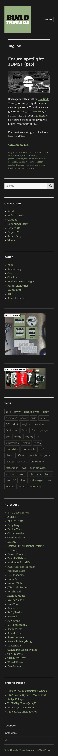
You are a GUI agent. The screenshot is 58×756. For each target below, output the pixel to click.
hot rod (29, 436)
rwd (24, 467)
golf (8, 436)
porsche (22, 461)
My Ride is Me (15, 599)
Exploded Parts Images (20, 281)
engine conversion (33, 424)
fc (20, 155)
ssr (44, 165)
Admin (11, 211)
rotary (23, 165)
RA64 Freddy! (15, 612)
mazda (27, 158)
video (23, 480)
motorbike (12, 449)
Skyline (43, 115)
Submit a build (16, 298)
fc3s (24, 155)
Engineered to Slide (18, 562)
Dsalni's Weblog (16, 558)
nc (9, 162)
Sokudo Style (15, 633)
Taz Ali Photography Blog (22, 649)
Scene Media (14, 628)
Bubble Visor (14, 529)
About (11, 264)
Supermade (14, 645)
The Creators (15, 653)
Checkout (13, 277)
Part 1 (11, 136)
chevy (24, 418)
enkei (16, 155)
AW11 (34, 111)
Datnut (11, 541)
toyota (11, 168)
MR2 (40, 111)
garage (44, 430)
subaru (10, 474)
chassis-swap (32, 411)
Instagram (10, 733)
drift (15, 424)
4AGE (45, 152)
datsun (44, 418)
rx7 (32, 165)
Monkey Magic (16, 595)
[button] (29, 740)
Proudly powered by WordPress (35, 750)
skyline (38, 165)
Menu (48, 19)
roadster (39, 162)
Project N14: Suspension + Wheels (27, 690)
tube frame (35, 474)
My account (14, 289)
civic (33, 418)
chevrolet (11, 418)
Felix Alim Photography (21, 566)
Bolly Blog (13, 525)
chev (46, 411)
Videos (11, 240)
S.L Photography (17, 624)
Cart (9, 273)
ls (38, 436)
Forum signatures (17, 285)
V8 (14, 480)
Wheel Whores (16, 662)
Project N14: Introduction (22, 711)
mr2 (41, 158)
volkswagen (37, 480)
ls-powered (12, 443)
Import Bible (14, 583)
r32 (20, 162)
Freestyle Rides (16, 570)
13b (40, 152)
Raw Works (14, 620)
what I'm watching (30, 486)
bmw (17, 411)
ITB (28, 155)
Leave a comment (26, 168)
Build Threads (29, 152)
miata (35, 158)
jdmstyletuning (15, 158)
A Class (11, 516)
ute (8, 480)
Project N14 (14, 236)
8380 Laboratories (18, 512)
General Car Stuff (17, 223)
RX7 (14, 115)
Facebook (10, 725)
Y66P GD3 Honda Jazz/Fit (22, 703)
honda (17, 436)
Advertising (14, 269)
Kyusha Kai (14, 591)
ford (34, 430)
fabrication (12, 430)
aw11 (10, 155)
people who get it (39, 455)
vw (49, 480)
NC (18, 111)
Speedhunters (15, 637)
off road (21, 455)
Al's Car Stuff (15, 520)
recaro (31, 162)
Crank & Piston (16, 537)
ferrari (25, 430)
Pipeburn (12, 608)
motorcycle (28, 449)
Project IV (13, 232)
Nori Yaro (13, 604)
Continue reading (18, 144)
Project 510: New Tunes (21, 707)
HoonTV (12, 579)
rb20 (24, 162)
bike (8, 411)
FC (9, 115)
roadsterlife (13, 165)
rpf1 (28, 165)
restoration (12, 467)
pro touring (37, 461)
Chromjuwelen (16, 533)
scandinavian (38, 467)
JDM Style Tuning (17, 587)
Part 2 (23, 136)
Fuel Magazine (16, 574)
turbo (48, 474)
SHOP (10, 294)
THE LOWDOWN (17, 658)
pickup (10, 461)
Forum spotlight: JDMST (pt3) (26, 61)
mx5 (45, 158)
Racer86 (12, 616)
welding (10, 486)
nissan (14, 162)
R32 (36, 115)
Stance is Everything (19, 641)
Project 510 (13, 227)
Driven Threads (16, 554)
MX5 (23, 111)
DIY (8, 424)
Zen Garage (14, 666)
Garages (12, 219)
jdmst (33, 155)
